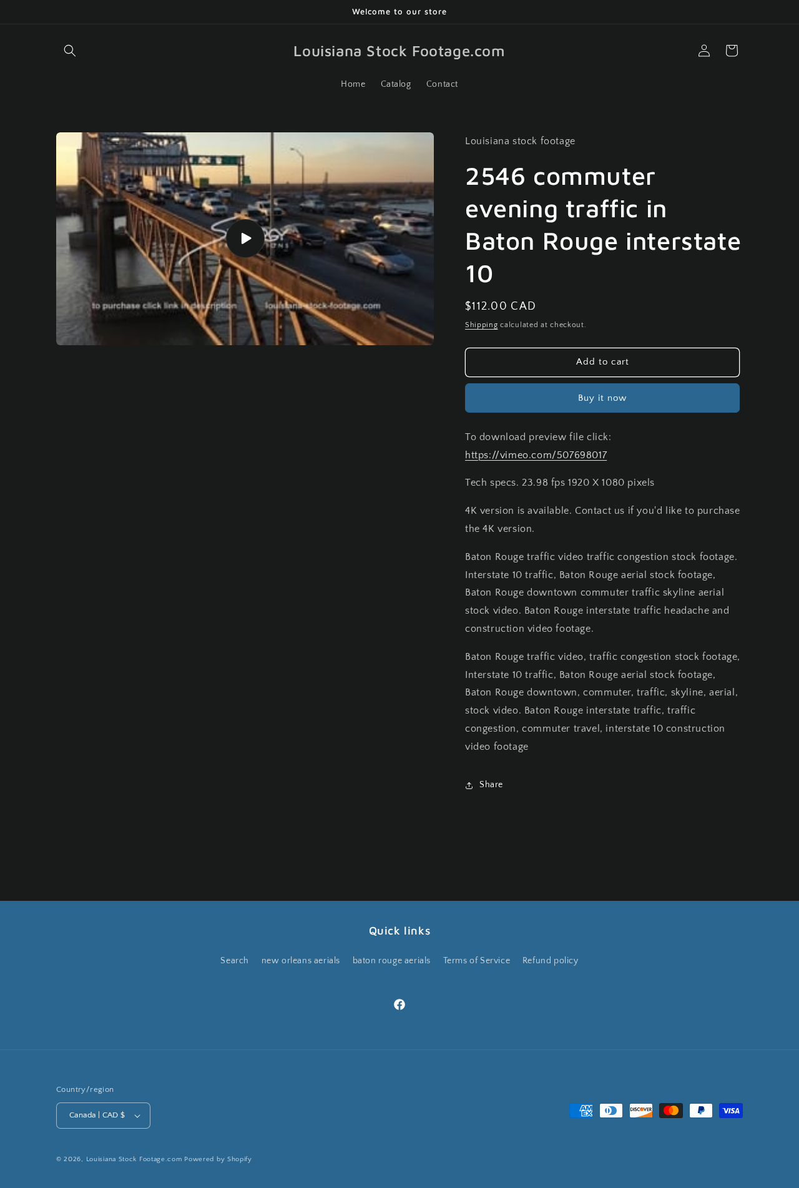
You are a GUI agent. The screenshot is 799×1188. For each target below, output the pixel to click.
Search (234, 961)
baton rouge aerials (392, 961)
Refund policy (550, 961)
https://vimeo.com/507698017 (536, 455)
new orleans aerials (301, 961)
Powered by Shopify (218, 1159)
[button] (70, 50)
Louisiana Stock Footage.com (134, 1159)
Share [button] (491, 785)
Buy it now (602, 398)
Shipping (481, 325)
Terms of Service (477, 961)
